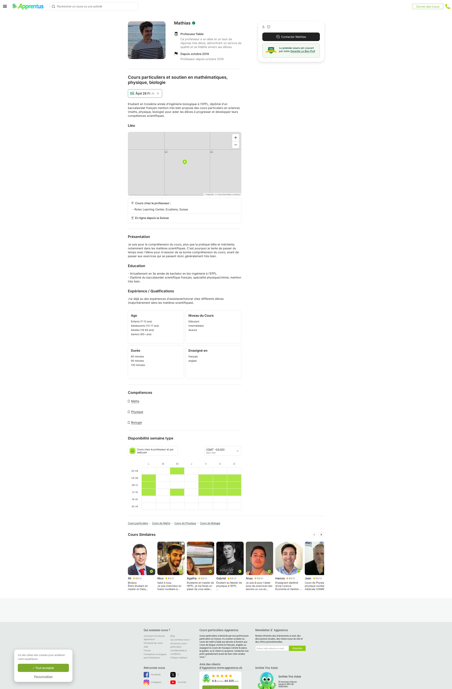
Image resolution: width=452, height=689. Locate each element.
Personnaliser (43, 676)
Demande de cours (153, 643)
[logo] (29, 6)
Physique (137, 412)
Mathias (182, 23)
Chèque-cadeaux (178, 657)
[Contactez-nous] (447, 6)
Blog (172, 636)
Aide (146, 646)
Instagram (156, 682)
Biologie (136, 422)
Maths (135, 401)
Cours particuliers (138, 523)
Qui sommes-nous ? (180, 639)
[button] (268, 27)
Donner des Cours (427, 6)
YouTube (181, 682)
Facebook (156, 674)
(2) (140, 578)
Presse (147, 650)
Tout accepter (44, 668)
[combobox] (93, 6)
